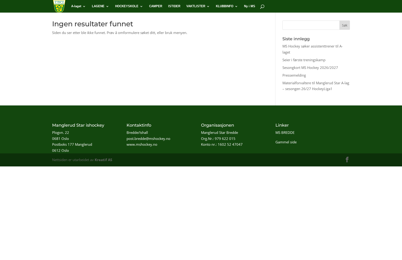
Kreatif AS (103, 159)
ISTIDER (174, 6)
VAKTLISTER (195, 6)
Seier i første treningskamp (303, 59)
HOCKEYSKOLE (126, 6)
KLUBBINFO (224, 6)
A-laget (76, 6)
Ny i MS (249, 6)
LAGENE (98, 6)
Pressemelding (294, 75)
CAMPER (155, 6)
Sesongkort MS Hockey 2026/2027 (310, 67)
